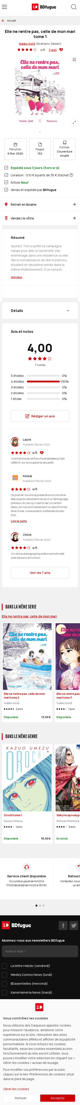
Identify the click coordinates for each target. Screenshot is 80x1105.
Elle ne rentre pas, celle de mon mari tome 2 (24, 695)
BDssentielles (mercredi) (29, 983)
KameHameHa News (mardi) (31, 992)
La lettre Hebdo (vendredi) (30, 966)
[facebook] (63, 925)
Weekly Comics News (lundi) (31, 974)
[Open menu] (4, 7)
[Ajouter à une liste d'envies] (74, 60)
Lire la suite (19, 521)
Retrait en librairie (23, 204)
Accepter (58, 1098)
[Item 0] (40, 132)
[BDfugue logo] (44, 7)
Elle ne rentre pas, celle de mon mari (29, 616)
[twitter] (73, 925)
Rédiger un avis (43, 416)
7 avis (53, 50)
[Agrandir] (74, 122)
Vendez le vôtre (22, 218)
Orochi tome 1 (13, 815)
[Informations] (71, 175)
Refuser (21, 1098)
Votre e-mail (14, 951)
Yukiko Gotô (27, 44)
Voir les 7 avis (40, 573)
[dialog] (40, 1052)
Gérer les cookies (16, 1089)
